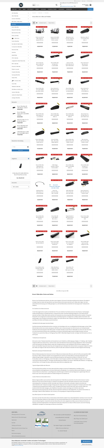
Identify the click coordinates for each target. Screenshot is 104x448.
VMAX (20, 9)
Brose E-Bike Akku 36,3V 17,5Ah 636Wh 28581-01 (70, 166)
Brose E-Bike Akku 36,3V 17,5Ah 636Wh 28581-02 (55, 115)
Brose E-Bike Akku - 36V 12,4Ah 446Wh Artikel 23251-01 (40, 141)
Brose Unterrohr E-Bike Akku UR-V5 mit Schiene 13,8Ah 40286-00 (85, 192)
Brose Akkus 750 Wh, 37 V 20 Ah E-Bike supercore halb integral (70, 268)
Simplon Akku (14, 77)
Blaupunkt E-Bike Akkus (16, 30)
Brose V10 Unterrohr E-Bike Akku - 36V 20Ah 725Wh (54, 192)
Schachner (14, 52)
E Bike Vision (16, 38)
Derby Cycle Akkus (15, 35)
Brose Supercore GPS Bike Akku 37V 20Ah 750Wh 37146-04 (85, 115)
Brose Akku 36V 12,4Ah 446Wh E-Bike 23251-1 (54, 217)
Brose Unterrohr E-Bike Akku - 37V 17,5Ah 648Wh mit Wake (85, 90)
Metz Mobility (30, 9)
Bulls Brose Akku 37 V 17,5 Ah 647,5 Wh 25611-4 (85, 39)
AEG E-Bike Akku (15, 13)
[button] (77, 1)
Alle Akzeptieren (86, 441)
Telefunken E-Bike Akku (16, 86)
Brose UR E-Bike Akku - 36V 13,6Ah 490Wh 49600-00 (54, 141)
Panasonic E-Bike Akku (16, 66)
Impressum (14, 420)
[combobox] (42, 22)
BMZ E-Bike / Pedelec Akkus (17, 21)
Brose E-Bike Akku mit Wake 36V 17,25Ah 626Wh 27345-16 (55, 64)
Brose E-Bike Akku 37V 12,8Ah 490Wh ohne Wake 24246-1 (40, 90)
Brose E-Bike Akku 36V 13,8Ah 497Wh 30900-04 (70, 115)
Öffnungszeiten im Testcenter (18, 414)
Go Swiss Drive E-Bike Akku (17, 46)
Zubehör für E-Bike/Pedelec (17, 95)
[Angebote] (28, 158)
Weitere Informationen (86, 444)
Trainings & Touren (52, 9)
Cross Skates (61, 9)
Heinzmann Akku (15, 49)
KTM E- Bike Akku (15, 58)
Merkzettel (90, 1)
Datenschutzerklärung (19, 445)
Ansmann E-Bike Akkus (16, 18)
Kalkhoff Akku (14, 55)
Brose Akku (14, 24)
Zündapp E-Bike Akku (16, 97)
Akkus (24, 9)
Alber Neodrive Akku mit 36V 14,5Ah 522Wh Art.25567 (85, 141)
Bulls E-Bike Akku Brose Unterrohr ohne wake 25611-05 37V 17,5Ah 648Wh (70, 192)
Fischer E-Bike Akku (15, 41)
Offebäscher (69, 9)
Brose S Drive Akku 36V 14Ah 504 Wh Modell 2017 (55, 243)
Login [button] (84, 1)
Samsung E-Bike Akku (16, 75)
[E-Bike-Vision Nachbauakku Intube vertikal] (20, 165)
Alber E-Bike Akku (15, 16)
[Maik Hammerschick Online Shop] (21, 5)
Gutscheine (43, 9)
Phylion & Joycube (15, 69)
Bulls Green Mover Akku (16, 32)
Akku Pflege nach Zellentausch (80, 418)
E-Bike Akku (14, 9)
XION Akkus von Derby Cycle (17, 89)
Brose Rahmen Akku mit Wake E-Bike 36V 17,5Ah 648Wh (40, 268)
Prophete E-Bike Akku (16, 72)
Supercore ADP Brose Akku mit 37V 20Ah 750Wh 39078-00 (70, 64)
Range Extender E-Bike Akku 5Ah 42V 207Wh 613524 (70, 217)
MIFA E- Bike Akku (15, 63)
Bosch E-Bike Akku (15, 27)
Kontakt (13, 422)
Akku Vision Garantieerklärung (80, 415)
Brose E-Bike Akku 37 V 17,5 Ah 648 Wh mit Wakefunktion (70, 90)
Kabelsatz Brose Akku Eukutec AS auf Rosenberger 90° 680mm (39, 192)
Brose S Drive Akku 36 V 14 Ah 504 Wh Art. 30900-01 (70, 243)
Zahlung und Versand (16, 425)
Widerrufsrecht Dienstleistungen (19, 417)
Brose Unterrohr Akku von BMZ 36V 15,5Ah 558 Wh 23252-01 (40, 64)
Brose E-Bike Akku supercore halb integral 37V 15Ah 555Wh (85, 243)
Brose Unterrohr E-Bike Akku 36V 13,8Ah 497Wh (85, 64)
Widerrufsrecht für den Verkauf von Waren (19, 429)
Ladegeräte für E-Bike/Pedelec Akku (18, 60)
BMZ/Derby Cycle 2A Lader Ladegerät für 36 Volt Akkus (70, 39)
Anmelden (20, 150)
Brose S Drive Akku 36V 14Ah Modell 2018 (85, 217)
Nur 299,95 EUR (20, 178)
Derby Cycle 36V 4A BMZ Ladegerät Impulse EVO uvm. (40, 39)
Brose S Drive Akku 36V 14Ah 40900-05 (40, 242)
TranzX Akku (14, 83)
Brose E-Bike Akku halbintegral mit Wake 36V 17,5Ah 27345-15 (40, 166)
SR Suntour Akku (17, 80)
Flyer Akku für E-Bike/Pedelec (17, 44)
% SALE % (90, 9)
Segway (37, 9)
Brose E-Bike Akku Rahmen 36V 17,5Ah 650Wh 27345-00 (70, 141)
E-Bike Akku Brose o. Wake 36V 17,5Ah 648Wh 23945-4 (55, 268)
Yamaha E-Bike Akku (16, 92)
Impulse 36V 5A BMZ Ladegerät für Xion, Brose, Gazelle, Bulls (55, 39)
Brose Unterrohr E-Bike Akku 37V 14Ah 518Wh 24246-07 (55, 90)
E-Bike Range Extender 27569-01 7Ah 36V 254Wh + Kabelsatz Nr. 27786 (55, 166)
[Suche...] (56, 5)
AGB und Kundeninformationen (18, 436)
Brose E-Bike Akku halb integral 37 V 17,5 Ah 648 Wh (40, 115)
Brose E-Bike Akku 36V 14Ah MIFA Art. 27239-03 (40, 217)
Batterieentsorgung (16, 433)
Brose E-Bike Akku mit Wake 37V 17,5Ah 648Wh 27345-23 (85, 166)
